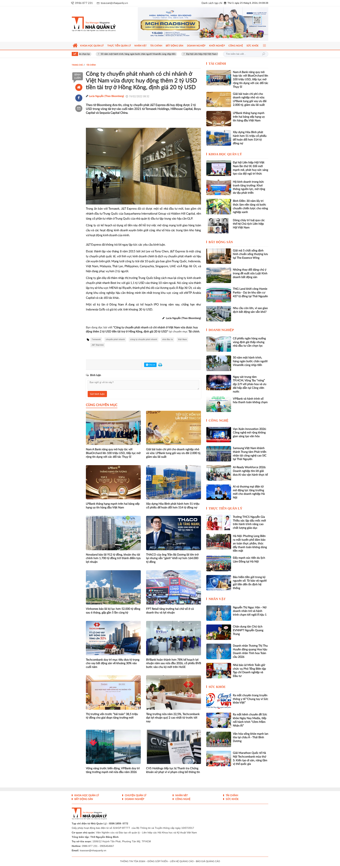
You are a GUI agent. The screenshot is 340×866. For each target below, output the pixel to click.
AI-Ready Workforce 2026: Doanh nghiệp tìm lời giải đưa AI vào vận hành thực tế (250, 471)
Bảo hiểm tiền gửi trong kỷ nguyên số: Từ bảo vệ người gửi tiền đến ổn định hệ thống (250, 583)
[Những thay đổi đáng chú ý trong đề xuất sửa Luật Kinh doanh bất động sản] (218, 275)
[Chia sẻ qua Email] (78, 108)
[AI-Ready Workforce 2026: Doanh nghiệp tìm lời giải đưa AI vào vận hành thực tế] (218, 473)
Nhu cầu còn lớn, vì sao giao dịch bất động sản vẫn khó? (250, 310)
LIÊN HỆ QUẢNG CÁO (182, 861)
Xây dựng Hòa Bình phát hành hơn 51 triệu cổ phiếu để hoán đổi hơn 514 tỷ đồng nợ (172, 505)
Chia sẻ (151, 365)
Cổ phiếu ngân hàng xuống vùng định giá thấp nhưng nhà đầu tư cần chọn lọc (249, 342)
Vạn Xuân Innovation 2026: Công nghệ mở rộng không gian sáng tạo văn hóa (249, 433)
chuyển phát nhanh (115, 339)
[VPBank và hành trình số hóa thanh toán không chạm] (218, 404)
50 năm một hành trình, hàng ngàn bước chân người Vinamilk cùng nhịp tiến (106, 54)
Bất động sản (221, 242)
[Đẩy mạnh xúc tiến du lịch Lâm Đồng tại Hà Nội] (218, 563)
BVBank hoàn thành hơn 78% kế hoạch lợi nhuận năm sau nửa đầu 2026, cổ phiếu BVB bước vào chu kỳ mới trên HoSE (173, 663)
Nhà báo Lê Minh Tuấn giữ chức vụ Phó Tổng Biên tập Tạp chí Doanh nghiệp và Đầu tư (249, 670)
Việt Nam (182, 339)
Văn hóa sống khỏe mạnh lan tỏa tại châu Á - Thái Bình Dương (250, 737)
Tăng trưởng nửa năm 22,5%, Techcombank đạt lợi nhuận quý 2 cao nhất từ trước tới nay (173, 718)
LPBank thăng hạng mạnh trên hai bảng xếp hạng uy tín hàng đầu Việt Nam (113, 505)
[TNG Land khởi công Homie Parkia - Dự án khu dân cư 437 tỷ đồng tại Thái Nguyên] (218, 294)
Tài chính (217, 63)
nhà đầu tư (167, 339)
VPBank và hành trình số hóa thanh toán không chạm (250, 400)
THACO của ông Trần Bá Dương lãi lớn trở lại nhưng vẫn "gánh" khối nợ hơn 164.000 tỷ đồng (172, 558)
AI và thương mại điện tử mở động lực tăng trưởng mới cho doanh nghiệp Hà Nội (249, 492)
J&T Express (98, 345)
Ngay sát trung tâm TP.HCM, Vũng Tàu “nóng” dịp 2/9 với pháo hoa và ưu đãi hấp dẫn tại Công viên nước (249, 384)
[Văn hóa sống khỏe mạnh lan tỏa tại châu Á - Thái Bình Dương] (218, 739)
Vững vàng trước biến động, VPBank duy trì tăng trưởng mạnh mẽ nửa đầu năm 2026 (113, 770)
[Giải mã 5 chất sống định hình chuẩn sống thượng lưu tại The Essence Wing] (218, 256)
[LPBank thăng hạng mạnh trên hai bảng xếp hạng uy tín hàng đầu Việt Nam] (218, 118)
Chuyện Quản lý (135, 795)
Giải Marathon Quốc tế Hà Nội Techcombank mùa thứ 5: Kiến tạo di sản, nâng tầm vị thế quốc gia (250, 758)
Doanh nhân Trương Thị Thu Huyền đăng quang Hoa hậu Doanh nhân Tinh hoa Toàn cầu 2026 (250, 651)
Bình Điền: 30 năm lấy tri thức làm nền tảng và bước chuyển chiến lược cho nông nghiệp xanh (250, 206)
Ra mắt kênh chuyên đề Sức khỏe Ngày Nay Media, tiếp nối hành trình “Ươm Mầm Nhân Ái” (250, 720)
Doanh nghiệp (221, 330)
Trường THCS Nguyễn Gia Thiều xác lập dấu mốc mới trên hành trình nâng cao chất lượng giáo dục (249, 522)
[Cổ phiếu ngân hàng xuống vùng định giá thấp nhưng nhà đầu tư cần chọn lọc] (218, 344)
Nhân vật (217, 599)
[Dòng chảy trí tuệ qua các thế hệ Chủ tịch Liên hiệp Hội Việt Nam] (218, 226)
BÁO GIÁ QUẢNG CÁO (208, 861)
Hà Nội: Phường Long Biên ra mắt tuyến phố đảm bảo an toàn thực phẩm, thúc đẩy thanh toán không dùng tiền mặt (250, 543)
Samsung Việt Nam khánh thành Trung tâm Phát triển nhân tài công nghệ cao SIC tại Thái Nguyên (250, 454)
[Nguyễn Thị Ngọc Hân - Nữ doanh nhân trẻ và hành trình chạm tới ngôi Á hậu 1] (218, 613)
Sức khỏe (217, 687)
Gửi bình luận (97, 394)
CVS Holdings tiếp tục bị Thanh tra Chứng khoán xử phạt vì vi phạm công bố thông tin (173, 770)
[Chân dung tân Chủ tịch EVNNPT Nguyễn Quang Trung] (218, 632)
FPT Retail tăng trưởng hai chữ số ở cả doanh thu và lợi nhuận (170, 610)
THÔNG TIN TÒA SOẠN (132, 861)
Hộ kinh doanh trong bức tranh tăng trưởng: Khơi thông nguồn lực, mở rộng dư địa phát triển (249, 187)
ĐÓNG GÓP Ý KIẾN (158, 861)
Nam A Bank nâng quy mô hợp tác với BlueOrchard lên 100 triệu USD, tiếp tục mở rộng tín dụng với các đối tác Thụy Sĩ (113, 453)
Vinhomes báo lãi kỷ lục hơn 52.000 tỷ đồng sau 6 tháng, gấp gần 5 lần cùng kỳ (113, 610)
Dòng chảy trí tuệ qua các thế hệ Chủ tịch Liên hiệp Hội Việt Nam (249, 224)
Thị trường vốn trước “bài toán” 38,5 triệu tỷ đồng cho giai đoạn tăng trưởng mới (112, 716)
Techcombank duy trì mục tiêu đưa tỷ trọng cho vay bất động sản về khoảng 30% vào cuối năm (112, 663)
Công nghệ (218, 420)
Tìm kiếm (263, 54)
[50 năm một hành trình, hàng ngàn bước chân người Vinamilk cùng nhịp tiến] (218, 363)
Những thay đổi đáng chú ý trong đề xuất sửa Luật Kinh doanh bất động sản (250, 273)
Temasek (96, 339)
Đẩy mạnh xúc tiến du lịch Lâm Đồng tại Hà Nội (249, 559)
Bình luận (77, 76)
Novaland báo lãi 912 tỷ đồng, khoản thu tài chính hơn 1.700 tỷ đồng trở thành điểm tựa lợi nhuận (113, 558)
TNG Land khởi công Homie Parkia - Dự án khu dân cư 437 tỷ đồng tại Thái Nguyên (250, 292)
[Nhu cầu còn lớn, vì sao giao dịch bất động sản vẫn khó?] (218, 313)
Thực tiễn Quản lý (225, 508)
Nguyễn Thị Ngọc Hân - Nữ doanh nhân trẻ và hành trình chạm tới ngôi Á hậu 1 (250, 611)
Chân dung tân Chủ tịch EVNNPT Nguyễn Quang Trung (248, 630)
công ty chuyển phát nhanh (143, 339)
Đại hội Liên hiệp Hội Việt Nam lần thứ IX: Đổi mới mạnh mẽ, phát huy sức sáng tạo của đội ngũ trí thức (205, 54)
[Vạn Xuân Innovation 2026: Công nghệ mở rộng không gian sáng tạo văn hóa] (218, 434)
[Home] (78, 87)
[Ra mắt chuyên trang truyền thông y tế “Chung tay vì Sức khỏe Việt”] (218, 701)
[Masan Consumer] (203, 24)
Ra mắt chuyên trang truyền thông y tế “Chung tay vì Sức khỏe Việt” (250, 699)
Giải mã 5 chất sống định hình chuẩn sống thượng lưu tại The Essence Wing (250, 254)
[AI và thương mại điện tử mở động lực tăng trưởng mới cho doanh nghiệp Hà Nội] (218, 492)
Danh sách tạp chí (212, 3)
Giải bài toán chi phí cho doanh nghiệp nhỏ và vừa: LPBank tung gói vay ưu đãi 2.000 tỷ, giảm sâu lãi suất (173, 453)
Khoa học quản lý (225, 154)
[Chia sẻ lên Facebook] (78, 98)
